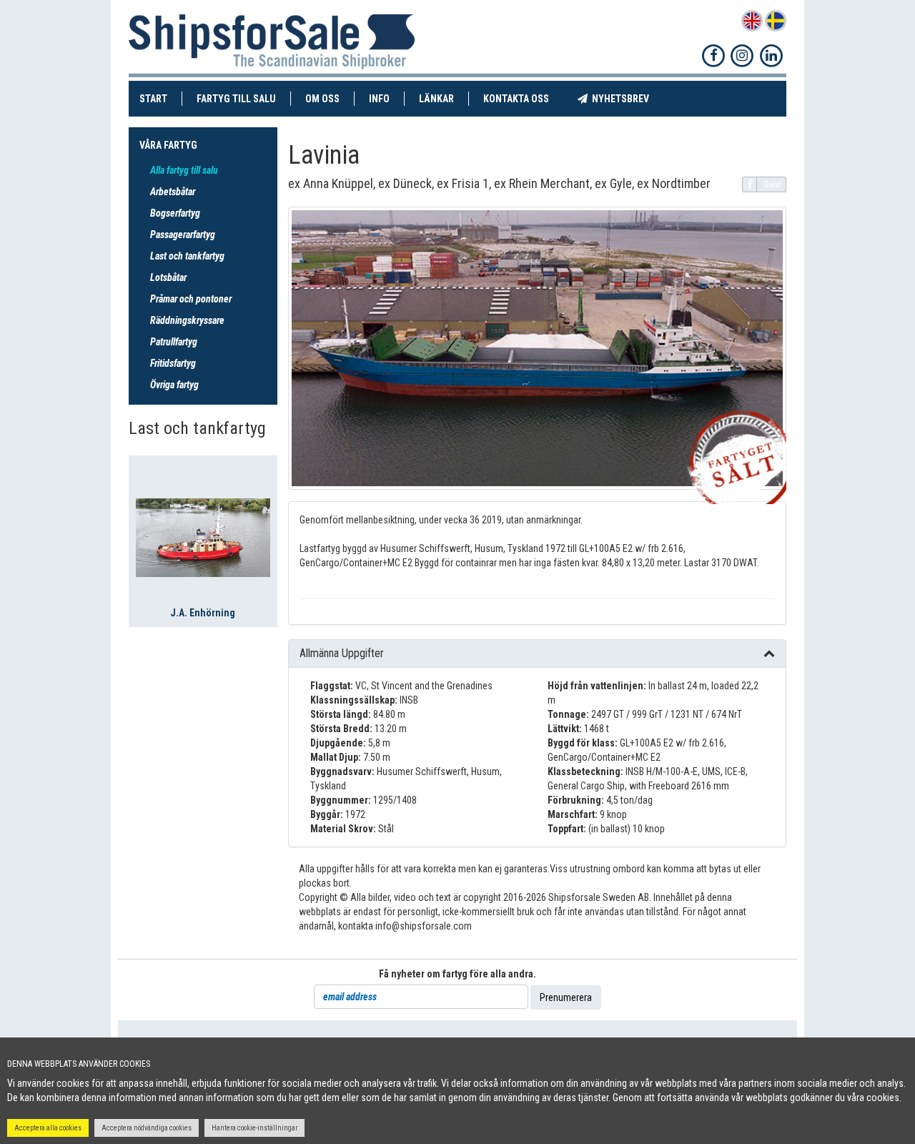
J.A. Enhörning (202, 612)
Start (160, 98)
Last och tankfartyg (187, 256)
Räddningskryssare (187, 320)
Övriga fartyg (174, 384)
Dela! (773, 184)
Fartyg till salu (244, 98)
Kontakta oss (523, 98)
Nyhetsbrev (625, 98)
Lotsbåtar (168, 277)
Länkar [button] (436, 98)
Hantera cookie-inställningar (254, 1128)
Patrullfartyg (173, 341)
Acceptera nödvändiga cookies (147, 1128)
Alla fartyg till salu (184, 170)
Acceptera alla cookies (47, 1128)
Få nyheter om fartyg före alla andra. (457, 974)
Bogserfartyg (175, 213)
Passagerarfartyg (182, 234)
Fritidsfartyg (173, 363)
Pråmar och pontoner (191, 299)
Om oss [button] (322, 98)
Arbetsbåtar (172, 191)
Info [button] (379, 98)
